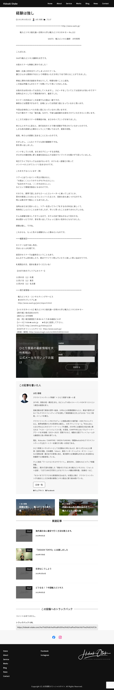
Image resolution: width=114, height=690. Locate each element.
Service (6, 659)
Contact (6, 676)
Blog (5, 668)
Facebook (50, 490)
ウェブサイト (39, 490)
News (5, 672)
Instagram (45, 655)
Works (5, 663)
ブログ (48, 19)
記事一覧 (39, 484)
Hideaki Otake (10, 3)
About (5, 655)
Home (5, 651)
